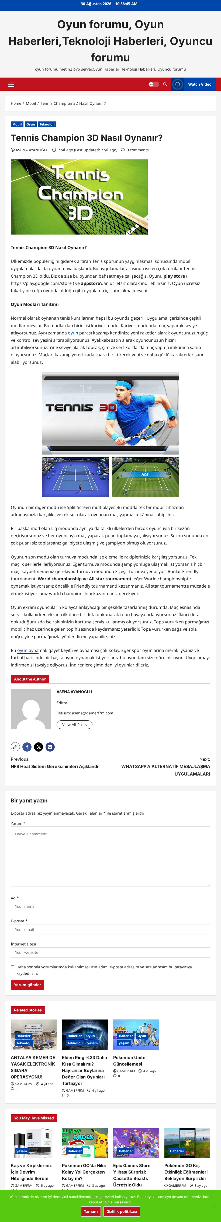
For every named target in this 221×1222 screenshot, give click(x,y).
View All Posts (74, 724)
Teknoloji (47, 124)
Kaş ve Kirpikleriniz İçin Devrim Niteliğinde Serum (31, 1172)
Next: (165, 766)
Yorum (18, 823)
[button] (11, 84)
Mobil (17, 124)
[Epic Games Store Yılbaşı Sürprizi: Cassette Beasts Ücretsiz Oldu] (136, 1143)
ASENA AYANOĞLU (32, 149)
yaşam (92, 1043)
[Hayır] (214, 1206)
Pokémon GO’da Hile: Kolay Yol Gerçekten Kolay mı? (84, 1172)
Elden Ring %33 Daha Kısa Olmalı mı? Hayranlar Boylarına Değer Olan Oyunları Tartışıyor (84, 1070)
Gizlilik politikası (121, 1211)
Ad (15, 897)
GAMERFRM (24, 1084)
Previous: (54, 762)
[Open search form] (165, 84)
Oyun (30, 124)
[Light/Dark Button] (154, 84)
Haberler (23, 1036)
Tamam (91, 1211)
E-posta (19, 920)
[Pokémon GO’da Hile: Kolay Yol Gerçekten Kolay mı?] (85, 1143)
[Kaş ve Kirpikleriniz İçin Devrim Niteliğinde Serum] (34, 1143)
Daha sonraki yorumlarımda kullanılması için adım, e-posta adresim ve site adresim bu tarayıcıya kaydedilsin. (104, 970)
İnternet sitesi (23, 944)
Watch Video (200, 84)
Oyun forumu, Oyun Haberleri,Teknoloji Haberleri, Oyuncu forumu (110, 41)
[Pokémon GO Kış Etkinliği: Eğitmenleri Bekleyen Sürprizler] (187, 1143)
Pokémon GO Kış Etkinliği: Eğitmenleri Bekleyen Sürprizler (186, 1172)
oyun (73, 333)
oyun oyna (28, 650)
